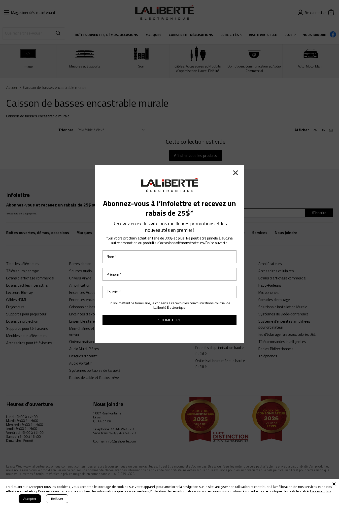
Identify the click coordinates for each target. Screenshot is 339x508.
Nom (111, 257)
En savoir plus (320, 491)
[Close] (334, 483)
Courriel (114, 292)
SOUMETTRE (169, 320)
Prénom (114, 274)
